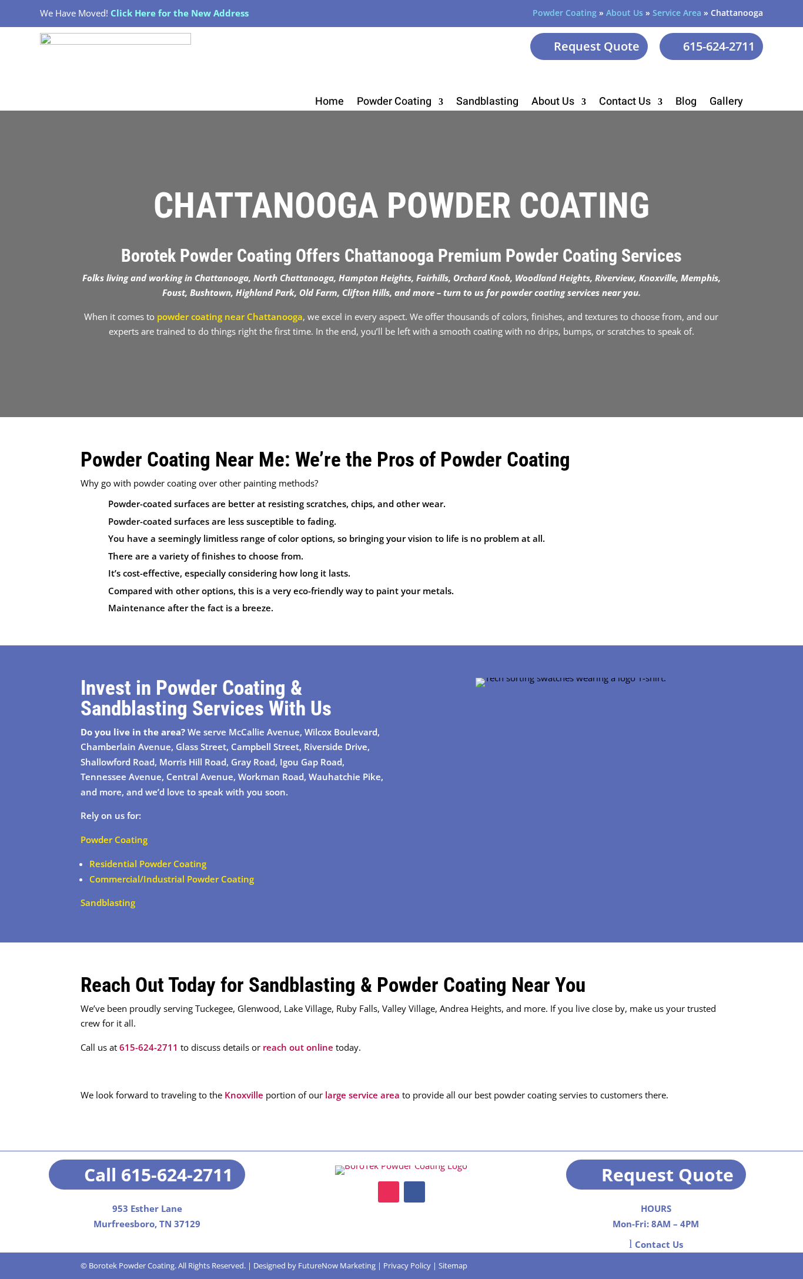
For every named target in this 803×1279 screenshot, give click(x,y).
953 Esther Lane (147, 1208)
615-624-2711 (719, 46)
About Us (624, 12)
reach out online (298, 1047)
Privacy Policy (407, 1265)
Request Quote (597, 46)
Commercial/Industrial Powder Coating (171, 879)
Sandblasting (487, 103)
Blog (686, 103)
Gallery (726, 103)
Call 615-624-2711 (158, 1175)
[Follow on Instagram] (388, 1192)
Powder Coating (565, 12)
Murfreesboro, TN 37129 (146, 1224)
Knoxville (244, 1095)
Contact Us (625, 103)
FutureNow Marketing (337, 1265)
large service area (362, 1095)
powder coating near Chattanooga (230, 316)
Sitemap (453, 1265)
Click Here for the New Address (180, 13)
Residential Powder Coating (147, 864)
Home (329, 103)
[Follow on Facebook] (414, 1192)
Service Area (677, 12)
